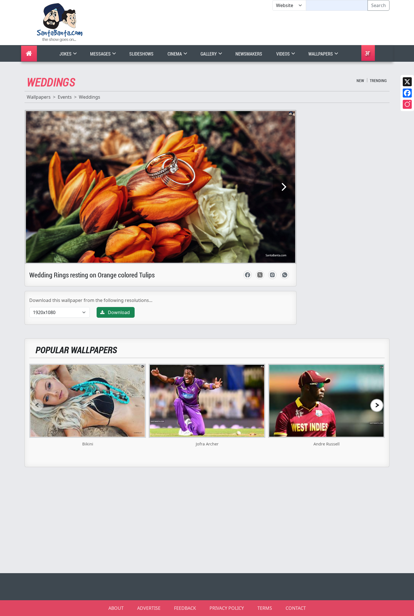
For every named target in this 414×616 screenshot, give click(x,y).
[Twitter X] (407, 81)
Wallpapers (321, 54)
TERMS (264, 608)
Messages (101, 54)
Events (65, 97)
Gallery (209, 54)
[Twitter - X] (260, 275)
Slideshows (141, 54)
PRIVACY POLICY (227, 608)
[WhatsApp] (285, 275)
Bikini (87, 444)
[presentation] (37, 405)
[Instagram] (407, 104)
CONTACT (296, 608)
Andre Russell (326, 444)
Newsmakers (248, 54)
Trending (378, 80)
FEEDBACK (185, 608)
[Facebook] (407, 93)
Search (378, 5)
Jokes (65, 54)
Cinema (175, 54)
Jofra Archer (207, 444)
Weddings (89, 97)
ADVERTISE (149, 608)
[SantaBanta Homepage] (60, 22)
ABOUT (116, 608)
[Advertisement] (272, 28)
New (360, 80)
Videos (283, 54)
